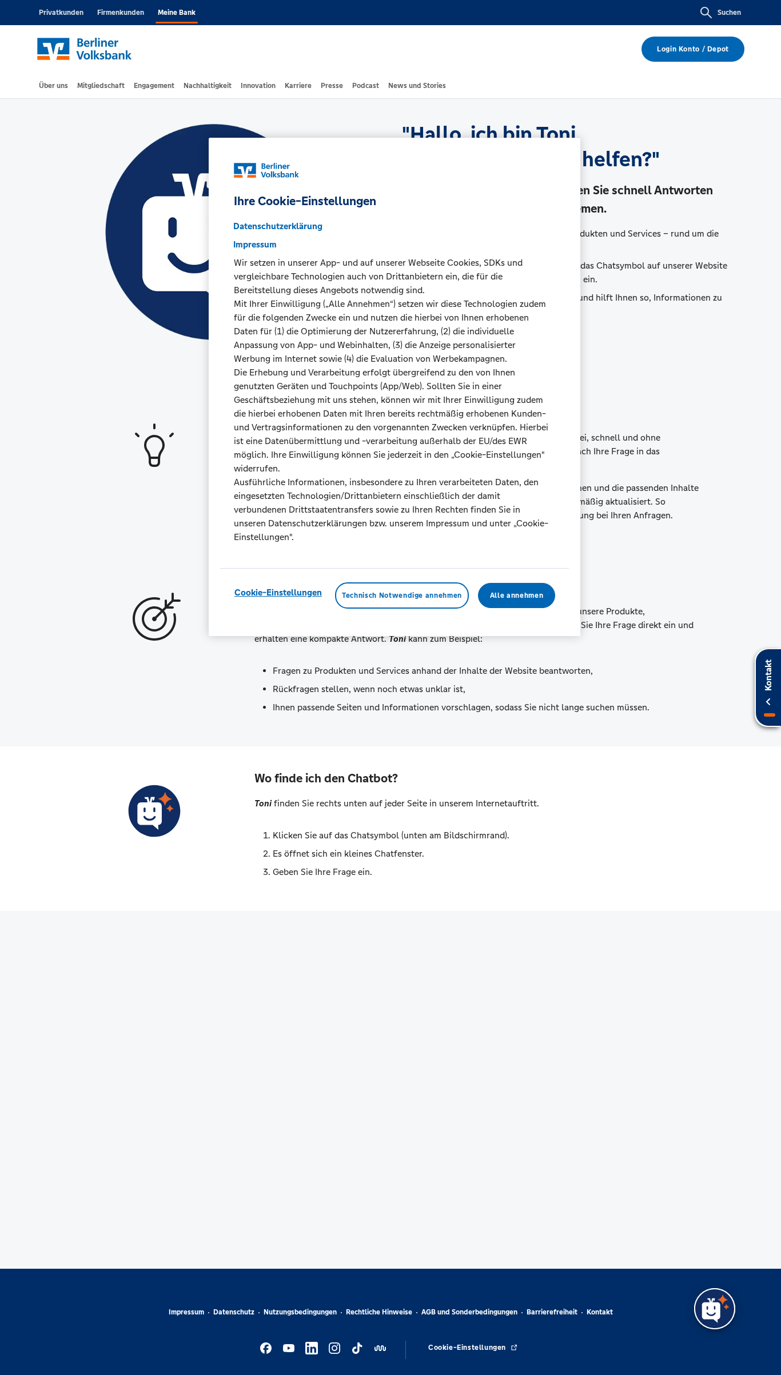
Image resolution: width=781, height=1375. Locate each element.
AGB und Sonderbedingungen (469, 1312)
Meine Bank (177, 12)
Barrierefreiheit (552, 1312)
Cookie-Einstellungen (278, 591)
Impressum (186, 1312)
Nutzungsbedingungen (300, 1312)
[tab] (53, 85)
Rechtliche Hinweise (379, 1312)
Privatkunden (61, 12)
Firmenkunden (120, 12)
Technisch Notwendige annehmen (402, 594)
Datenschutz (233, 1312)
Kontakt (600, 1312)
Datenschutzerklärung (277, 225)
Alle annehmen (516, 594)
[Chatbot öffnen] (714, 1308)
